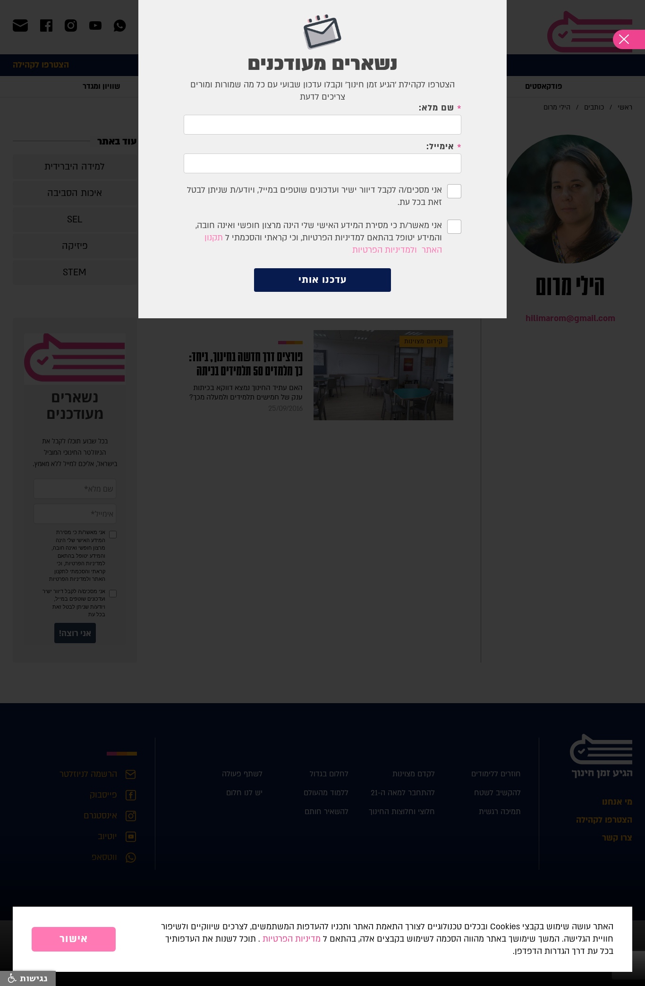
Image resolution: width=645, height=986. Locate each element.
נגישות (32, 978)
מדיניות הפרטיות (292, 939)
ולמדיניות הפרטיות (384, 250)
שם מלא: (436, 108)
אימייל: (440, 147)
